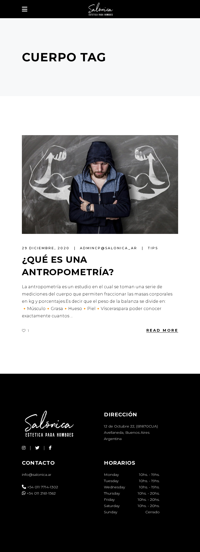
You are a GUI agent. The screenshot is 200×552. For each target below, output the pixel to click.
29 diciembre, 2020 (46, 248)
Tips (153, 248)
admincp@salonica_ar (109, 248)
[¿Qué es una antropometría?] (100, 184)
